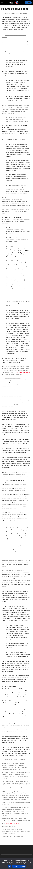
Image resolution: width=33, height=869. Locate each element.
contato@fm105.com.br (23, 372)
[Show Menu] (2, 2)
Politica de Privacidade (19, 866)
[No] (31, 863)
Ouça (28, 2)
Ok (9, 866)
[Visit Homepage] (16, 2)
